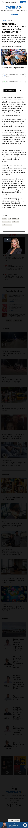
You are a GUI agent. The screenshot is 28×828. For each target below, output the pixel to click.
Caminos (13, 2)
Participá (23, 2)
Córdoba (16, 10)
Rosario (23, 10)
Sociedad (4, 20)
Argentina (9, 10)
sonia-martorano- (7, 225)
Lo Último (3, 10)
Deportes (7, 2)
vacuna (4, 218)
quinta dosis (15, 222)
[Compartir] (21, 90)
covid (9, 218)
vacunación (15, 218)
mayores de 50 (6, 222)
